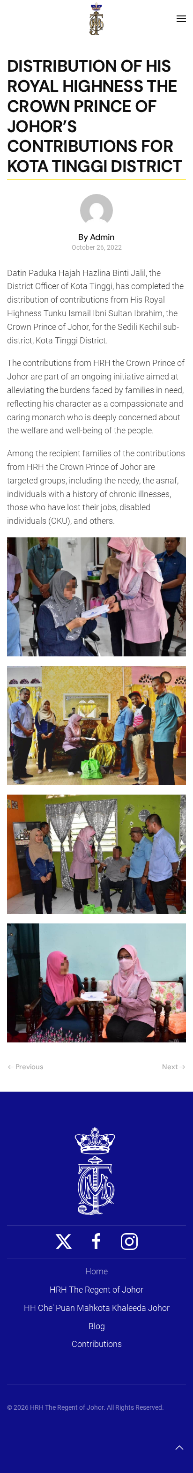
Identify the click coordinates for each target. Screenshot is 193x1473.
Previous (29, 1066)
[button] (181, 18)
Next (170, 1066)
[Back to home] (96, 18)
